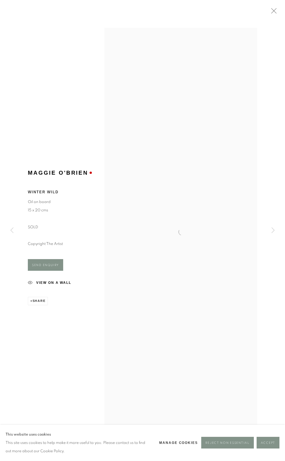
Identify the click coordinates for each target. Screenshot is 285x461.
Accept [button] (268, 443)
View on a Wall (53, 283)
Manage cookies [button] (178, 443)
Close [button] (272, 12)
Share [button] (39, 300)
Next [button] (273, 230)
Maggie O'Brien (58, 172)
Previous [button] (12, 230)
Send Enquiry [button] (45, 265)
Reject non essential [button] (227, 443)
